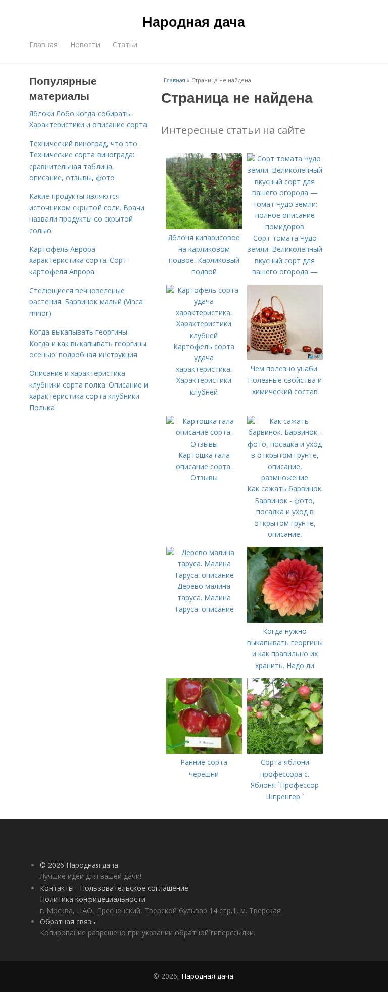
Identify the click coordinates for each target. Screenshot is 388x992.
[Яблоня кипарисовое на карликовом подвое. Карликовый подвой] (204, 226)
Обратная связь (67, 921)
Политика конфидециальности (93, 899)
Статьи (125, 44)
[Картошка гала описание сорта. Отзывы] (204, 444)
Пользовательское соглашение (134, 888)
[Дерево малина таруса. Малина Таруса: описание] (204, 575)
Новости (85, 44)
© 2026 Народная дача (79, 865)
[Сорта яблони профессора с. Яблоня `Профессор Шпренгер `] (285, 751)
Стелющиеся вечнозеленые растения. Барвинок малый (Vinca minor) (86, 302)
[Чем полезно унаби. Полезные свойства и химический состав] (285, 357)
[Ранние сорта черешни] (204, 751)
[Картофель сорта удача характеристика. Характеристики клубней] (204, 335)
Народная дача (193, 21)
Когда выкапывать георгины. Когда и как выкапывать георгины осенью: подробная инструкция (88, 343)
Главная (43, 44)
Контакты (57, 888)
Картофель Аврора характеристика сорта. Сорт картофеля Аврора (78, 260)
